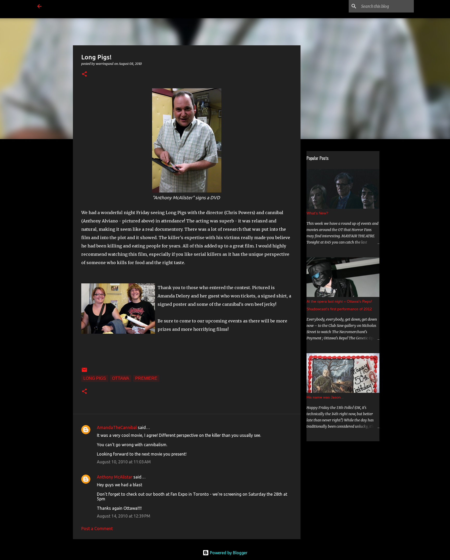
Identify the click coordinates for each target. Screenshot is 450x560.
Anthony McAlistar (114, 477)
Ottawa (120, 378)
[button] (84, 74)
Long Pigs (94, 378)
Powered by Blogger (228, 552)
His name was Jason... (325, 397)
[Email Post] (84, 371)
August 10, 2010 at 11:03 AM (124, 461)
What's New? (317, 213)
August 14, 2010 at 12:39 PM (123, 516)
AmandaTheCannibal (117, 427)
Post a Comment (97, 528)
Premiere (146, 378)
